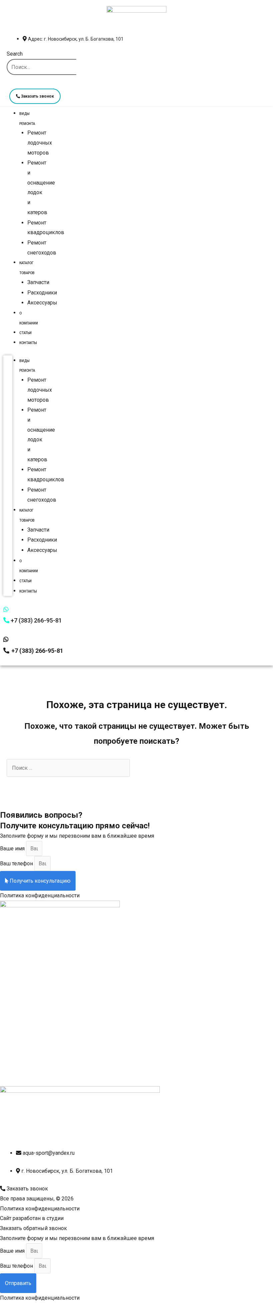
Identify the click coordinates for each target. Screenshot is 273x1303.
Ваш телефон (17, 863)
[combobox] (41, 67)
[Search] (14, 83)
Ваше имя (13, 848)
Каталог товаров (27, 268)
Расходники (42, 292)
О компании (28, 318)
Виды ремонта (27, 119)
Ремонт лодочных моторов (39, 143)
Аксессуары (42, 302)
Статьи (25, 333)
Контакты (28, 343)
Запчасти (38, 282)
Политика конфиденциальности (40, 895)
